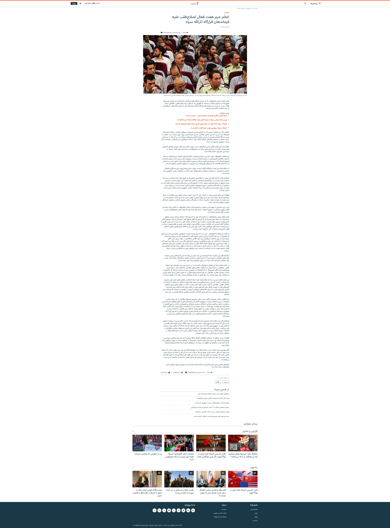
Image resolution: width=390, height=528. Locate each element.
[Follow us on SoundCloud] (164, 510)
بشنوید (254, 467)
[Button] (185, 32)
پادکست (255, 521)
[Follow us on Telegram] (178, 510)
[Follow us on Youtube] (169, 510)
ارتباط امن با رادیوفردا (220, 517)
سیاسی (226, 12)
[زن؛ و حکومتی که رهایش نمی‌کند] (147, 443)
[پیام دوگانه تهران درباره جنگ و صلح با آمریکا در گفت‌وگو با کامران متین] (147, 479)
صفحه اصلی (254, 509)
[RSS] (188, 510)
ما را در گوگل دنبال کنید (92, 3)
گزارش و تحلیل (250, 431)
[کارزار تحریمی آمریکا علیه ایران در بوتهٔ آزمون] (243, 479)
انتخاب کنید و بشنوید (220, 513)
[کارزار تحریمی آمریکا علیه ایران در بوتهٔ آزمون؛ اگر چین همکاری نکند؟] (211, 443)
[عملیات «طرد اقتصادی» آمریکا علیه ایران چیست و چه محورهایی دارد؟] (179, 443)
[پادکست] (80, 3)
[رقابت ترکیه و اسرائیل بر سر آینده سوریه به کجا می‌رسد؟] (179, 479)
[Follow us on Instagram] (159, 510)
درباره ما (224, 509)
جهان (256, 517)
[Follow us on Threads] (154, 510)
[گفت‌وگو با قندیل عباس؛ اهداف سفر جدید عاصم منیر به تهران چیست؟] (211, 479)
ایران (256, 513)
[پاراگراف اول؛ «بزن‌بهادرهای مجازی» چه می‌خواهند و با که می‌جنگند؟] (243, 443)
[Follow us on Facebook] (183, 510)
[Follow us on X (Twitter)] (174, 510)
